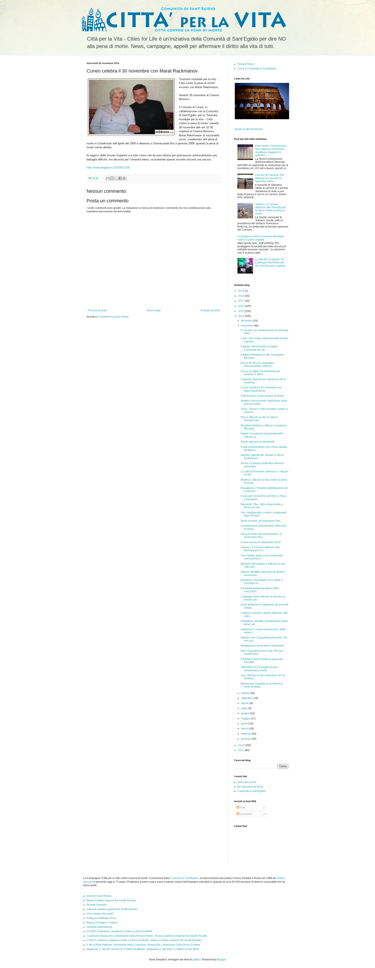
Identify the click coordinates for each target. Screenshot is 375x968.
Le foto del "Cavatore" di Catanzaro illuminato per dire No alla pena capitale (270, 262)
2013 (241, 745)
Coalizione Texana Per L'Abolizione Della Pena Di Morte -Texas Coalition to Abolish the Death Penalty (147, 935)
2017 (241, 300)
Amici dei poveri (246, 782)
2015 (241, 311)
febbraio (246, 733)
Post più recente (97, 310)
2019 (241, 290)
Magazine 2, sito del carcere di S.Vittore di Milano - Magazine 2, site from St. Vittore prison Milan (143, 949)
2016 (241, 306)
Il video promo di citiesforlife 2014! (261, 542)
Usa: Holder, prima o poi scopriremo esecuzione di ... (262, 557)
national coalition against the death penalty (112, 909)
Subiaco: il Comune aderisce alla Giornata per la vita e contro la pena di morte (270, 209)
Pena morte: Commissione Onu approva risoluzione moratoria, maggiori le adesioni (270, 150)
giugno (245, 713)
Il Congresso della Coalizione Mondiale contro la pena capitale (260, 238)
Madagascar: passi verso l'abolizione (262, 645)
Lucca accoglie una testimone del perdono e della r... (260, 373)
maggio (246, 718)
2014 (241, 316)
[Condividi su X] (116, 178)
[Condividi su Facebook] (120, 178)
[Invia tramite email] (108, 178)
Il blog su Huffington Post (101, 918)
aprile (244, 723)
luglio (244, 708)
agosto (245, 703)
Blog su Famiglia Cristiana (102, 922)
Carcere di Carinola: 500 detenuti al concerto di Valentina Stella (269, 178)
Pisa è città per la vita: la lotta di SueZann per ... (259, 419)
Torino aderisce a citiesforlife (257, 441)
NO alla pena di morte (250, 786)
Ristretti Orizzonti (97, 904)
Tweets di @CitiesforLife (248, 129)
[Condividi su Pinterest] (124, 178)
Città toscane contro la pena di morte (262, 395)
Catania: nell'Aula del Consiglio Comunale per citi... (259, 348)
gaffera (196, 959)
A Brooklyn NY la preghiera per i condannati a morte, (259, 669)
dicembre (247, 320)
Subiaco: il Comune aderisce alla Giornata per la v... (260, 549)
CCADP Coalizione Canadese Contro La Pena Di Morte (119, 931)
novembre (247, 325)
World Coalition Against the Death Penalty (111, 900)
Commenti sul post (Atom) (113, 316)
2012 (241, 750)
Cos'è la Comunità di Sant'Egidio (256, 68)
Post (242, 807)
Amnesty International (99, 926)
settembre (247, 698)
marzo (245, 728)
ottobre (245, 693)
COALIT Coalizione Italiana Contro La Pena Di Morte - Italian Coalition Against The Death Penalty (144, 940)
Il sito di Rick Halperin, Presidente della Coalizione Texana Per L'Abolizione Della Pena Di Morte (143, 944)
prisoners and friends (99, 895)
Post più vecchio (210, 310)
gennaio (246, 738)
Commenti (245, 814)
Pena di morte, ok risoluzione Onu (261, 520)
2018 (241, 295)
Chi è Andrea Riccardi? (100, 913)
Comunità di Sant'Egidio (251, 791)
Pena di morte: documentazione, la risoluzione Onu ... (261, 536)
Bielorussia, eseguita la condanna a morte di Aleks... (262, 685)
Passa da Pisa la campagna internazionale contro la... (257, 364)
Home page (154, 310)
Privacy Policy (245, 64)
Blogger (221, 959)
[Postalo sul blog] (112, 178)
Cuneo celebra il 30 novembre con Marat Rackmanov (261, 389)
